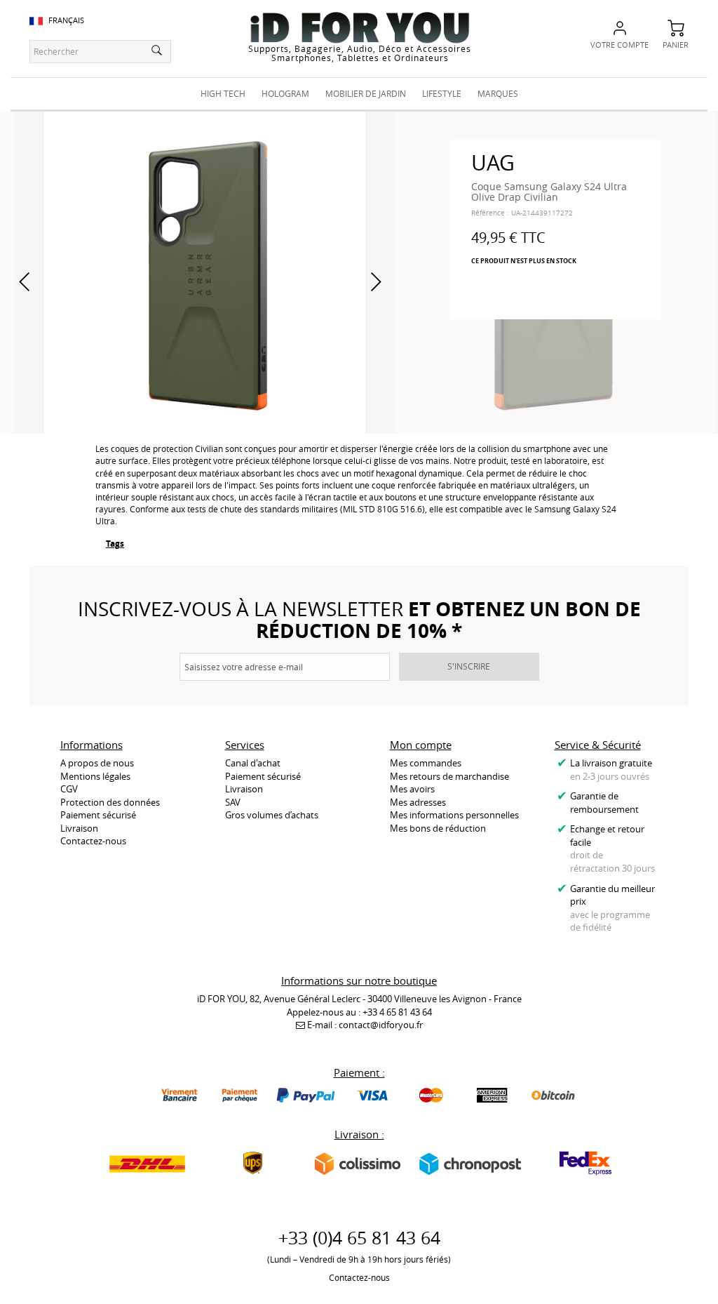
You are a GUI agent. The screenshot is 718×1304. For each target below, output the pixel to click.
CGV (69, 789)
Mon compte (421, 745)
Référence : (490, 213)
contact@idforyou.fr (381, 1024)
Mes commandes (425, 763)
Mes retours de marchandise (449, 776)
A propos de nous (97, 763)
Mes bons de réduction (438, 828)
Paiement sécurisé (98, 815)
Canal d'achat (252, 763)
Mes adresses (418, 802)
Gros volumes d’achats (271, 815)
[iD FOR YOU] (360, 27)
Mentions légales (95, 776)
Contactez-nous (93, 840)
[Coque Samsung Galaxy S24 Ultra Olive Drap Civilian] (204, 271)
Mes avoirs (412, 789)
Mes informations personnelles (454, 815)
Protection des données (110, 802)
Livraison (79, 828)
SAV (233, 802)
